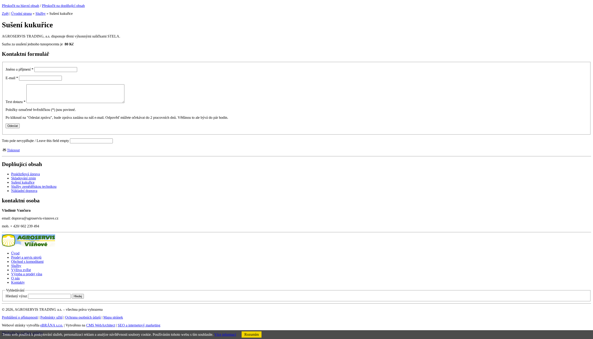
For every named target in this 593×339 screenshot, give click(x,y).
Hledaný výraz (16, 296)
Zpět (5, 14)
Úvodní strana (21, 14)
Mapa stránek (113, 317)
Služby (40, 14)
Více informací (225, 334)
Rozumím (251, 334)
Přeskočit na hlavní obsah (20, 6)
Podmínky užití (51, 317)
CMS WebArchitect (100, 325)
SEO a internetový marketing (139, 325)
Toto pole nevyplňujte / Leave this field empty (35, 141)
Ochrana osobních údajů (83, 317)
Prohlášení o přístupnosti (20, 317)
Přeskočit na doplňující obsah (63, 6)
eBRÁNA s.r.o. (51, 325)
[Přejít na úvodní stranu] (28, 245)
